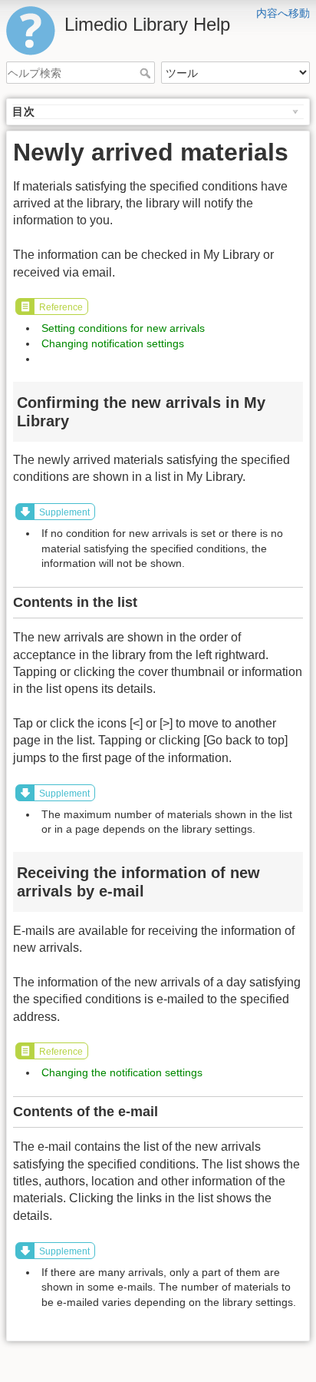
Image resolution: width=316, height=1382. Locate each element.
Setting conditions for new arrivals (123, 328)
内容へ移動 (283, 13)
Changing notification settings (112, 343)
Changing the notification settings (121, 1072)
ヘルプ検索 (147, 73)
